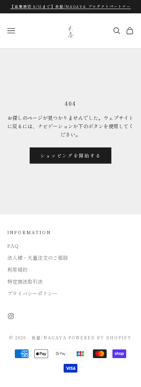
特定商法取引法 (25, 281)
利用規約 (17, 269)
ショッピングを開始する (70, 155)
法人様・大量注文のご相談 (37, 257)
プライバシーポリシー (32, 293)
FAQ (12, 245)
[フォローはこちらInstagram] (10, 316)
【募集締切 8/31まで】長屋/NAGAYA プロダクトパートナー (70, 6)
